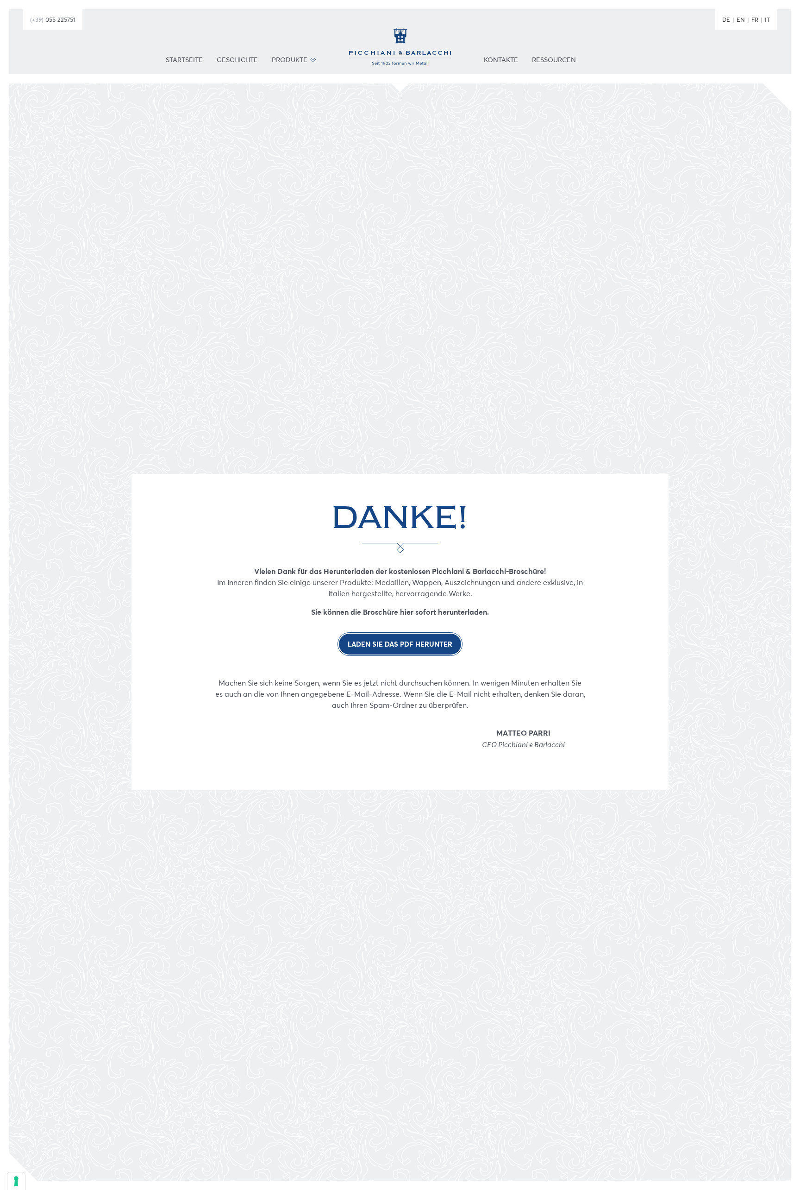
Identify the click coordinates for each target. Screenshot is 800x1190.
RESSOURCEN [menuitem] (554, 60)
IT (767, 19)
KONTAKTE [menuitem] (501, 60)
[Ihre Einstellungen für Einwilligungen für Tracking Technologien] (16, 1181)
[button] (313, 60)
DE (726, 19)
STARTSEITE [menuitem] (184, 60)
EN (741, 19)
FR (754, 19)
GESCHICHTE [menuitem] (237, 60)
